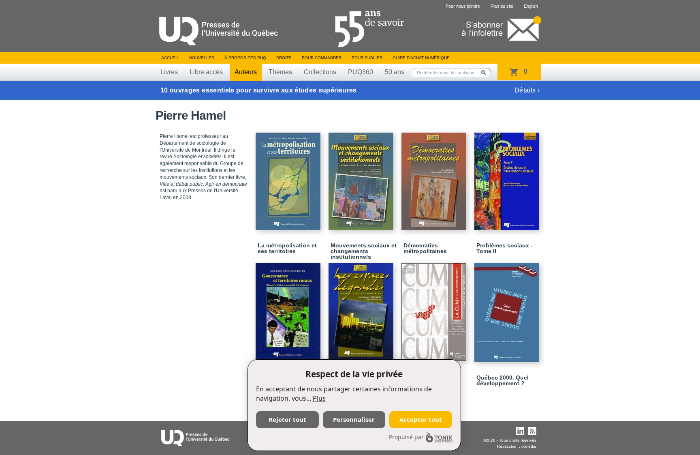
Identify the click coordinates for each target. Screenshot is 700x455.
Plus (319, 398)
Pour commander (321, 58)
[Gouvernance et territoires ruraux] (289, 308)
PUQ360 (360, 72)
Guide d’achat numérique (421, 58)
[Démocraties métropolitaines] (435, 177)
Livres (169, 72)
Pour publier (367, 58)
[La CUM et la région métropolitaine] (435, 308)
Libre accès (206, 72)
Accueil (170, 58)
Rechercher (486, 72)
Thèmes (280, 72)
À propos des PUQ (245, 58)
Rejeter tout (287, 419)
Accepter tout (420, 419)
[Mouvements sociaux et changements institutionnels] (362, 177)
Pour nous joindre (463, 6)
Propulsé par (406, 437)
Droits (284, 58)
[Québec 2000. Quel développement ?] (508, 309)
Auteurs (246, 72)
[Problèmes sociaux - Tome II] (508, 177)
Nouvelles (201, 58)
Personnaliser (354, 419)
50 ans (394, 72)
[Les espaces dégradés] (362, 308)
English (531, 6)
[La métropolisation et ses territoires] (289, 177)
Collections (320, 72)
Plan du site (502, 6)
